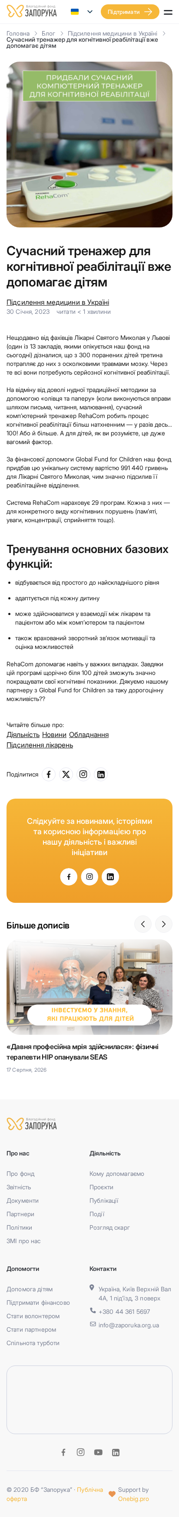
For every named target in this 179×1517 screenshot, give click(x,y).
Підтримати (123, 11)
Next (163, 924)
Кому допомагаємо (117, 1173)
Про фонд (20, 1173)
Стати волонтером (33, 1316)
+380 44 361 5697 (124, 1311)
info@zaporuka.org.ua (129, 1325)
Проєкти (101, 1187)
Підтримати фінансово (38, 1302)
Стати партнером (31, 1329)
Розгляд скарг (110, 1227)
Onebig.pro (133, 1498)
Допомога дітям (30, 1289)
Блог (49, 33)
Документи (23, 1200)
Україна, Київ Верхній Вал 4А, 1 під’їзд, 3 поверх (135, 1293)
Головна (18, 33)
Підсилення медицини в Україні (113, 33)
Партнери (20, 1214)
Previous (143, 924)
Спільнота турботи (33, 1342)
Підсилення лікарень (40, 744)
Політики (19, 1227)
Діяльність (23, 734)
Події (97, 1214)
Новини (54, 734)
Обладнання (89, 734)
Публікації (104, 1200)
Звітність (19, 1187)
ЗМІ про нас (24, 1240)
